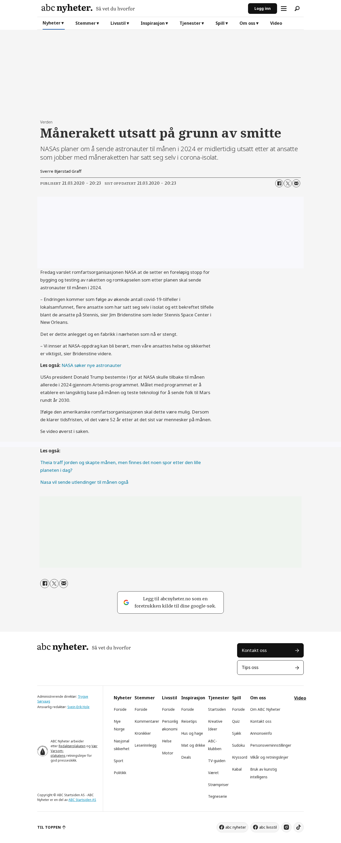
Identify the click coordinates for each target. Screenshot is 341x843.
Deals (186, 757)
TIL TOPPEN (49, 827)
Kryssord (239, 757)
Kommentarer (147, 721)
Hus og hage (192, 733)
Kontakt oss (254, 650)
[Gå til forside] (143, 8)
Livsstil (118, 23)
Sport (118, 760)
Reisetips (189, 721)
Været (213, 772)
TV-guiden (216, 760)
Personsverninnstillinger (270, 745)
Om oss (247, 23)
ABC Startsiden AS (82, 799)
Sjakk (236, 733)
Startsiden (217, 709)
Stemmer (85, 23)
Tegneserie (217, 796)
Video (276, 23)
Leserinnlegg (145, 745)
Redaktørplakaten (72, 746)
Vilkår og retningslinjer (269, 757)
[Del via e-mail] (296, 183)
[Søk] (297, 8)
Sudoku (238, 745)
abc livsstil (268, 827)
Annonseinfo (261, 733)
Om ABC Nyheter (265, 709)
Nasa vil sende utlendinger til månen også (84, 482)
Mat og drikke (193, 745)
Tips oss (250, 667)
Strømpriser (218, 784)
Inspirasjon (153, 23)
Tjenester (190, 23)
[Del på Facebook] (279, 183)
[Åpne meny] (284, 8)
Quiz (236, 721)
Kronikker (143, 733)
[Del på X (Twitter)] (288, 183)
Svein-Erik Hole (78, 707)
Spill (220, 23)
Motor (167, 752)
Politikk (120, 772)
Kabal (237, 769)
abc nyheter (235, 827)
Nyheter (51, 23)
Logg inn (262, 8)
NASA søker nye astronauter (91, 365)
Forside (120, 709)
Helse (167, 740)
